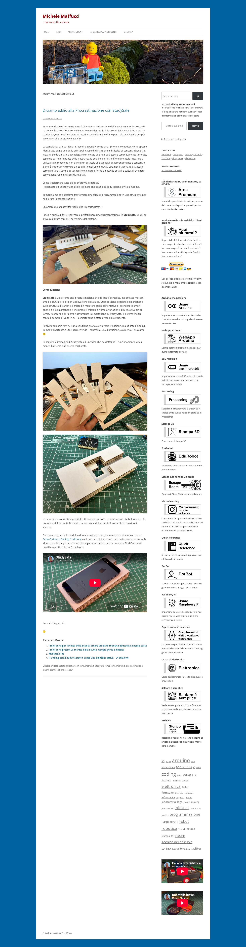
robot (184, 821)
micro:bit (89, 665)
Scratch (181, 829)
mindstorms (195, 808)
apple (168, 761)
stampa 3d (167, 836)
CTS (194, 775)
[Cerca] (197, 96)
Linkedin (197, 154)
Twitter (188, 154)
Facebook (166, 154)
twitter (196, 848)
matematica (167, 808)
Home (46, 31)
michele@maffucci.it (171, 170)
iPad (182, 797)
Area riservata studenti (103, 31)
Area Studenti (75, 31)
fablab (185, 787)
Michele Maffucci (61, 16)
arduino (181, 760)
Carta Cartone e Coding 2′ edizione (62, 539)
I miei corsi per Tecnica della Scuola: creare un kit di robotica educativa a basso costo (98, 645)
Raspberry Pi (169, 822)
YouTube (165, 158)
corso (187, 774)
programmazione (185, 814)
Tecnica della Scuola (176, 842)
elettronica (171, 786)
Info (58, 31)
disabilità (177, 780)
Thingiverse (177, 158)
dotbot (185, 780)
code (198, 767)
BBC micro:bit (184, 767)
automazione (168, 767)
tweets (185, 848)
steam (46, 669)
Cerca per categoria (175, 139)
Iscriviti (195, 125)
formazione (168, 792)
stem (52, 669)
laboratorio (168, 802)
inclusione (189, 793)
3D (163, 761)
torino (166, 848)
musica (164, 815)
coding (168, 774)
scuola (191, 829)
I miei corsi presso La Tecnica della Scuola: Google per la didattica (86, 649)
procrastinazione (134, 665)
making (195, 802)
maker (187, 802)
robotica (169, 828)
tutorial (175, 849)
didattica (166, 780)
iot (177, 797)
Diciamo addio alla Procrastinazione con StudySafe (86, 110)
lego (180, 802)
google (180, 793)
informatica (168, 797)
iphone (188, 797)
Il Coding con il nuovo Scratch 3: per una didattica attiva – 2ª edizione (89, 657)
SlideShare (190, 158)
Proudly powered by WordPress (57, 932)
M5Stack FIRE (56, 653)
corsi (81, 665)
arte (193, 761)
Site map (128, 31)
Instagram (178, 154)
